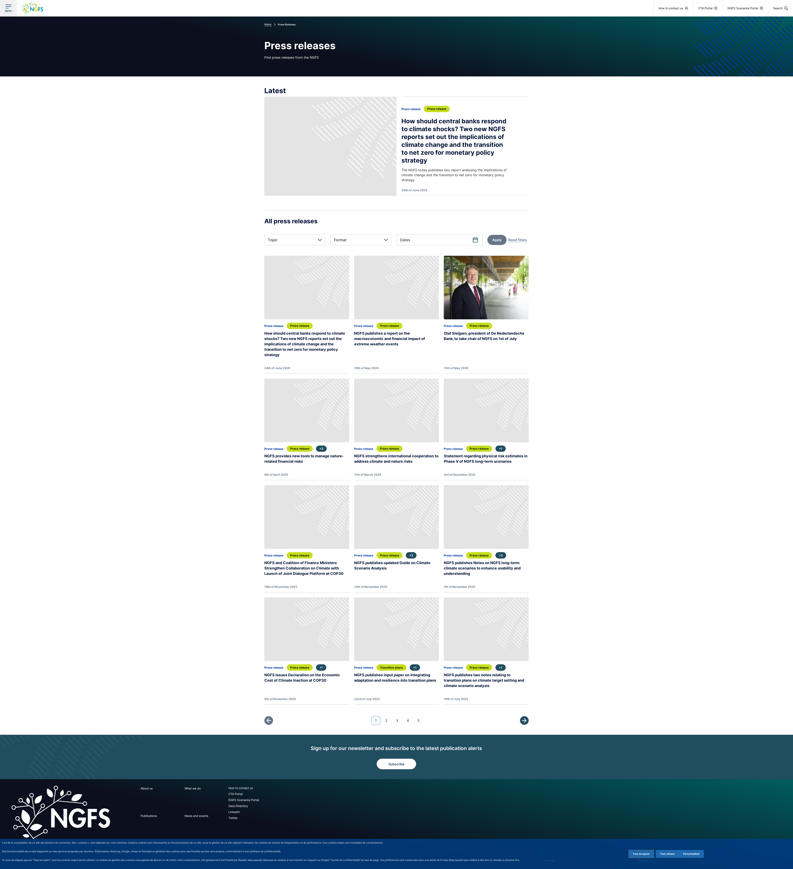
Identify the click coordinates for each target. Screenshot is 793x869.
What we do (193, 788)
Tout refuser (667, 853)
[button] (780, 8)
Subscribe (396, 764)
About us (147, 788)
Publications (149, 816)
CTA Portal (235, 794)
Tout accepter (641, 853)
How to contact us (240, 788)
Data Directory (238, 806)
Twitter (233, 818)
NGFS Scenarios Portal (243, 800)
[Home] (61, 813)
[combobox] (294, 239)
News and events (196, 816)
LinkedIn (234, 812)
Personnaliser (691, 853)
